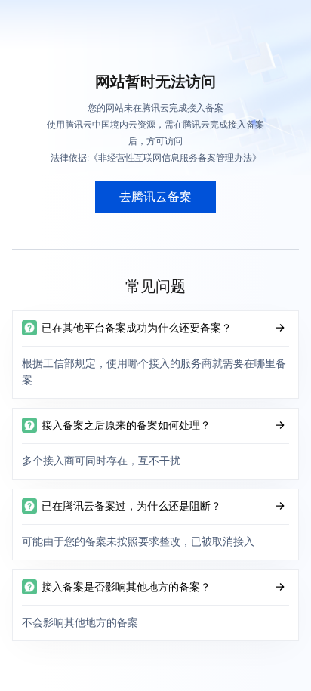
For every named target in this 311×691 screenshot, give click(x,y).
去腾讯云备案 (155, 196)
